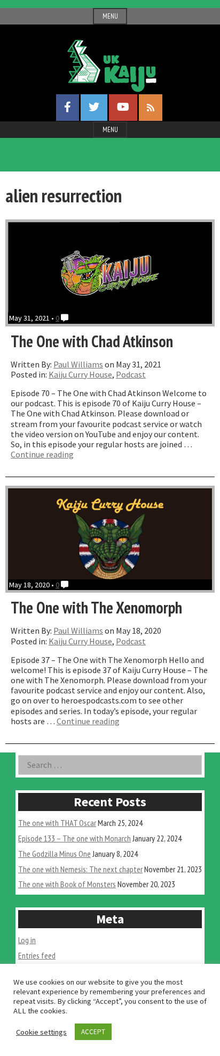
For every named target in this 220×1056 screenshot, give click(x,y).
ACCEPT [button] (93, 1031)
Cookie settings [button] (41, 1032)
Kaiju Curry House (80, 374)
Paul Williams (78, 364)
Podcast (131, 374)
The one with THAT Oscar (57, 822)
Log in (27, 940)
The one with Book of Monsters (67, 884)
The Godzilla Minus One (54, 853)
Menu (110, 16)
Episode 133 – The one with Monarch (74, 838)
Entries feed (37, 955)
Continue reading (42, 454)
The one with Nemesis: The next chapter (80, 869)
